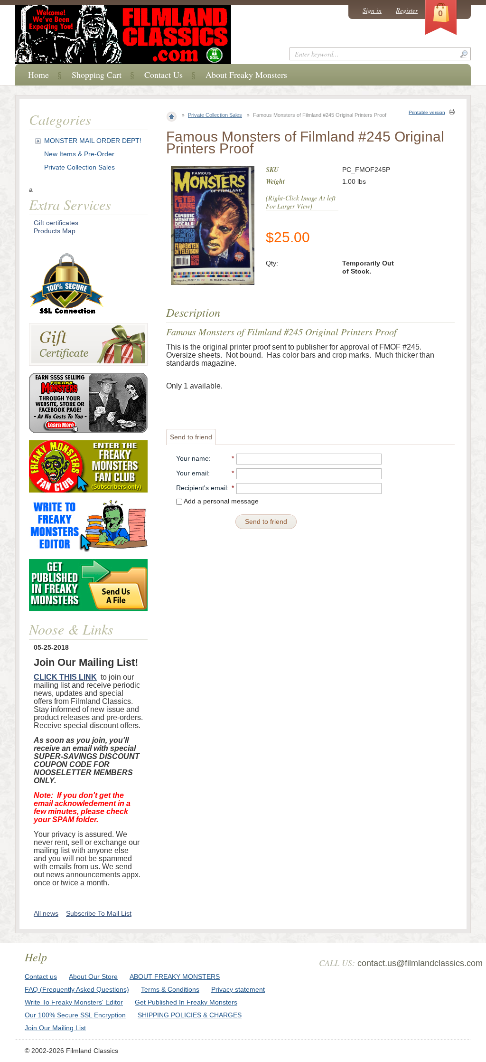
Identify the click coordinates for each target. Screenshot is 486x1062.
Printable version (427, 112)
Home (38, 74)
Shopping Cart (97, 74)
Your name (192, 458)
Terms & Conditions (170, 989)
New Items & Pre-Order (79, 154)
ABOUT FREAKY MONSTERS (175, 976)
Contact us (41, 976)
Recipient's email (201, 488)
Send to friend (191, 437)
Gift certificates (56, 223)
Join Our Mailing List (55, 1028)
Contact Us (163, 74)
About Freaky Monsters (246, 74)
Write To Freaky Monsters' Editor (74, 1002)
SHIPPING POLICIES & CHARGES (190, 1015)
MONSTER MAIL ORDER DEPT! (92, 140)
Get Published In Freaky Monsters (186, 1002)
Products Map (54, 231)
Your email (192, 473)
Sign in (372, 10)
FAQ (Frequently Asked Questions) (77, 989)
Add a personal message (220, 501)
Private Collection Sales (215, 115)
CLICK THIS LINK (65, 677)
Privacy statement (238, 989)
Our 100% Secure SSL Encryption (75, 1015)
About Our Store (93, 976)
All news (46, 913)
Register (407, 10)
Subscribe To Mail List (98, 913)
